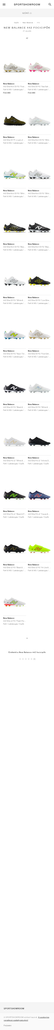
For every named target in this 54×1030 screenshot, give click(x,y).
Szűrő (27, 13)
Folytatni (8, 1025)
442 (38, 22)
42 (27, 38)
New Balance (28, 22)
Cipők (16, 22)
